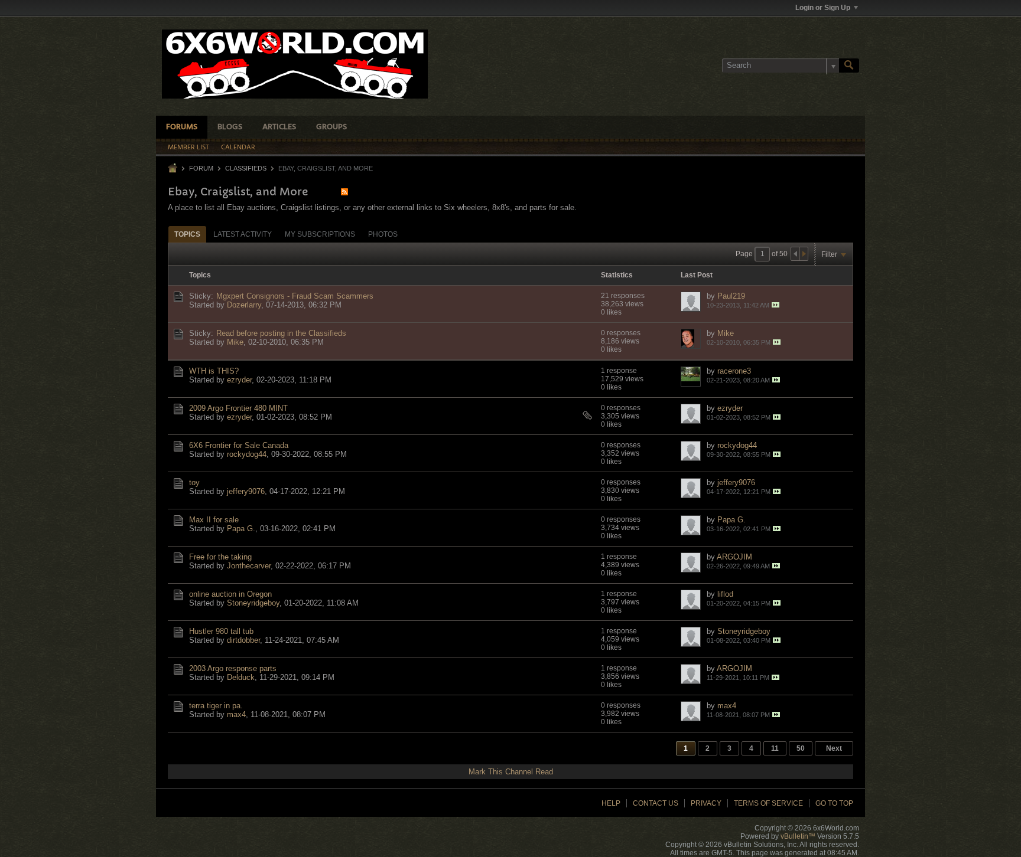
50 (800, 748)
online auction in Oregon (230, 594)
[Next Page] (803, 253)
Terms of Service (768, 803)
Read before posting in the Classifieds (281, 333)
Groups (331, 127)
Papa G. (241, 528)
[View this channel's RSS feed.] (344, 191)
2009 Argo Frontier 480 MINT (238, 408)
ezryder (239, 379)
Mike (235, 342)
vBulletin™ (798, 836)
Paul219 (731, 296)
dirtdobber (243, 640)
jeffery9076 (246, 491)
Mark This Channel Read (511, 771)
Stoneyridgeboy (253, 602)
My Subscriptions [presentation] (320, 234)
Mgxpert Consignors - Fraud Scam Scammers (294, 296)
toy (194, 482)
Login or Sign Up (822, 8)
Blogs (229, 127)
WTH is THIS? (214, 371)
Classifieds (245, 168)
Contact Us (655, 803)
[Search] (849, 65)
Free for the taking (220, 556)
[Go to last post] (775, 305)
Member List (188, 147)
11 (775, 748)
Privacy (706, 803)
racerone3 (734, 371)
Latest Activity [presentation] (242, 234)
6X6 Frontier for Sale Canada (238, 445)
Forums (181, 127)
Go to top (834, 803)
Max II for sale (214, 519)
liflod (725, 594)
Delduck (241, 677)
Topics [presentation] (187, 234)
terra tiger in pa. (216, 705)
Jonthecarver (249, 565)
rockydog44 (246, 454)
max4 (236, 714)
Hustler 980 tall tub (221, 631)
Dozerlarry (244, 304)
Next (834, 748)
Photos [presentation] (383, 234)
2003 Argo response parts (233, 668)
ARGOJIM (734, 556)
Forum (201, 168)
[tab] (187, 234)
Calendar (238, 147)
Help (610, 803)
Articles (279, 127)
